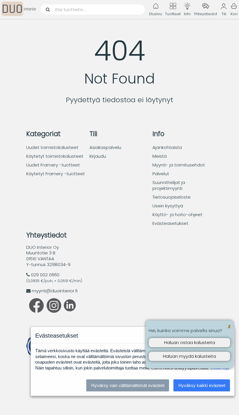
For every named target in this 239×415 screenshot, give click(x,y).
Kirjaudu (97, 156)
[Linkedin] (68, 310)
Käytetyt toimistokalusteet (54, 156)
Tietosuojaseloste (171, 197)
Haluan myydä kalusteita (189, 356)
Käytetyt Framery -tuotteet (55, 174)
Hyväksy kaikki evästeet (201, 385)
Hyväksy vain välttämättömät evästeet (127, 385)
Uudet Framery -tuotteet (53, 165)
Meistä (159, 156)
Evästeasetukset (170, 223)
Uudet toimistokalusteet (52, 147)
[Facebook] (36, 311)
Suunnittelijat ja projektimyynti (168, 185)
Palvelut (160, 174)
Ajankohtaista (167, 147)
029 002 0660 (45, 275)
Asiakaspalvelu (105, 147)
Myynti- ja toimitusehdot (178, 165)
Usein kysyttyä (167, 206)
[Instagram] (54, 311)
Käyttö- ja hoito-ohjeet (177, 214)
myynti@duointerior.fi (55, 291)
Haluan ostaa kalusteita (189, 342)
